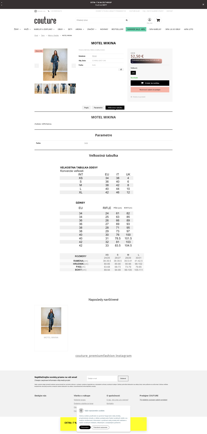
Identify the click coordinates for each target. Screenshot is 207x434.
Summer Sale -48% (136, 29)
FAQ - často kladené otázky (153, 11)
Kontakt (170, 11)
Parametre (98, 107)
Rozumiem (85, 427)
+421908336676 (56, 11)
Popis (86, 107)
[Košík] (158, 20)
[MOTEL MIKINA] (55, 64)
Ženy (43, 35)
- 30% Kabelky (154, 29)
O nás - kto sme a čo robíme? (117, 400)
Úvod (36, 35)
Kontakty (110, 403)
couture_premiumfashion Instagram (103, 355)
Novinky (104, 29)
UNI (133, 73)
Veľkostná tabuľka (115, 107)
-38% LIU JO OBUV (172, 29)
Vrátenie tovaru (79, 400)
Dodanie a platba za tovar (83, 403)
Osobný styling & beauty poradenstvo (111, 11)
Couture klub (134, 11)
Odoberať (123, 378)
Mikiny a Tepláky (53, 35)
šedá (86, 143)
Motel (94, 56)
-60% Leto (188, 29)
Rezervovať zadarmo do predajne (150, 90)
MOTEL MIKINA (51, 337)
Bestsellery (117, 29)
